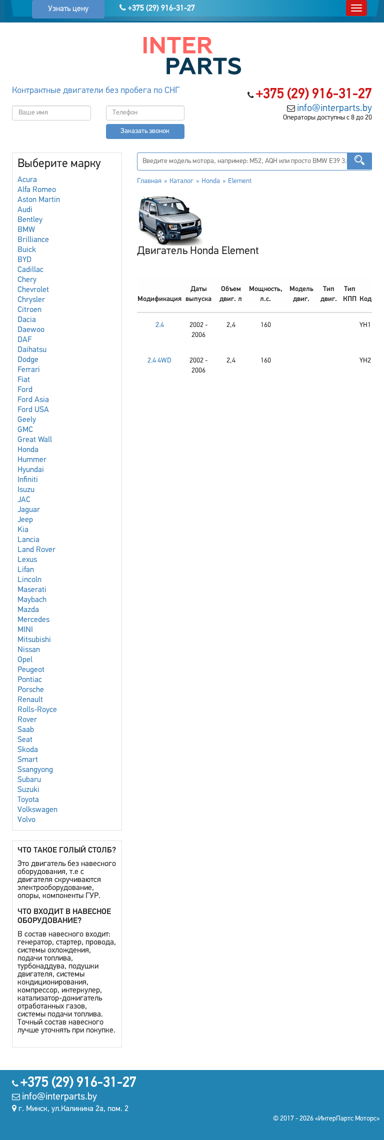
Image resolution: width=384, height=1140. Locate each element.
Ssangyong (35, 770)
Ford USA (33, 410)
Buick (27, 250)
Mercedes (34, 620)
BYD (25, 260)
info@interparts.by (334, 109)
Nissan (29, 650)
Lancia (29, 540)
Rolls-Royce (37, 710)
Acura (27, 180)
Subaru (29, 780)
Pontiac (30, 680)
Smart (28, 760)
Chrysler (31, 300)
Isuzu (26, 490)
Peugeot (31, 670)
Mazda (28, 610)
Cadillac (31, 270)
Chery (27, 280)
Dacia (27, 320)
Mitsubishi (34, 640)
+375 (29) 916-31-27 (160, 8)
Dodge (28, 360)
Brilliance (33, 240)
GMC (25, 430)
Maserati (32, 590)
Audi (25, 210)
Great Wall (35, 440)
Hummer (32, 460)
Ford (25, 390)
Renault (30, 700)
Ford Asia (33, 400)
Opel (25, 660)
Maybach (32, 600)
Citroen (30, 310)
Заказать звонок (145, 131)
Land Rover (37, 550)
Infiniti (28, 480)
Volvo (27, 820)
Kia (23, 530)
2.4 (160, 325)
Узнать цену (68, 9)
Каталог (182, 181)
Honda (28, 450)
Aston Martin (39, 200)
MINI (25, 630)
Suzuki (29, 790)
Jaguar (29, 510)
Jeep (25, 520)
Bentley (30, 220)
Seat (25, 740)
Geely (27, 420)
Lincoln (30, 580)
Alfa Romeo (37, 190)
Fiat (24, 380)
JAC (24, 500)
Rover (27, 720)
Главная (149, 181)
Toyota (28, 800)
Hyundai (31, 470)
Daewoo (31, 330)
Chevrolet (33, 290)
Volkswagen (38, 810)
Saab (26, 730)
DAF (25, 340)
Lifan (26, 570)
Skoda (28, 750)
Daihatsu (32, 350)
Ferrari (29, 370)
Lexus (27, 560)
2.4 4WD (160, 360)
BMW (26, 230)
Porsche (31, 690)
